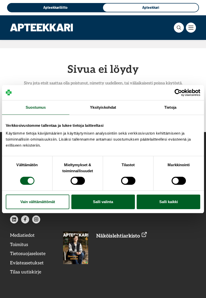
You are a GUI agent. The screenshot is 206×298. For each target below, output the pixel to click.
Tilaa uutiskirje (25, 272)
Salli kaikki (168, 202)
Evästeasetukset (27, 263)
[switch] (78, 181)
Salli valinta (103, 202)
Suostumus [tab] (36, 107)
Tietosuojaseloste (27, 253)
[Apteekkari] (41, 27)
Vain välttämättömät (37, 202)
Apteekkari (150, 7)
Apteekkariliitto (55, 7)
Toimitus (19, 244)
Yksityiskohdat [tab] (103, 107)
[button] (179, 28)
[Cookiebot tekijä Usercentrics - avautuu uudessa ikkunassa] (178, 92)
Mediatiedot (22, 235)
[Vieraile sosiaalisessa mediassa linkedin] (14, 219)
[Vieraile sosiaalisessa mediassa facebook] (25, 219)
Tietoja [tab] (170, 107)
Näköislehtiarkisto (118, 236)
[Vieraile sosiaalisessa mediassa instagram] (36, 219)
